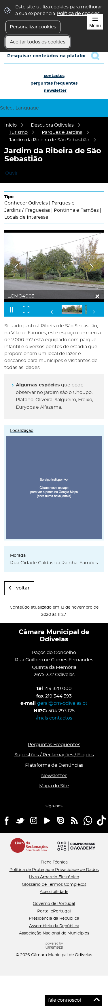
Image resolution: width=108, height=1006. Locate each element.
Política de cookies (78, 13)
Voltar (23, 588)
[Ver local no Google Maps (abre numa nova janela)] (54, 483)
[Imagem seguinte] (91, 267)
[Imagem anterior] (16, 267)
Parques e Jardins (62, 132)
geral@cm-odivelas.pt (62, 703)
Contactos (54, 76)
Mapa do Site (54, 786)
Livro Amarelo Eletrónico (54, 877)
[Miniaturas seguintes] (93, 312)
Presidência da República (54, 918)
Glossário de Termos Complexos (54, 885)
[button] (72, 309)
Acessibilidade (54, 892)
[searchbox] (54, 56)
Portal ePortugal (54, 911)
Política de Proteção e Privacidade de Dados (54, 870)
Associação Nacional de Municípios (54, 933)
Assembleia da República (54, 926)
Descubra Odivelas (52, 125)
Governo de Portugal (54, 904)
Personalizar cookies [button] (33, 27)
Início (10, 125)
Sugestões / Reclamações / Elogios (54, 755)
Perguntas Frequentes (54, 83)
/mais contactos (54, 718)
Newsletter (55, 91)
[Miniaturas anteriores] (52, 312)
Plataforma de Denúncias (54, 765)
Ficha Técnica (54, 862)
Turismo (18, 132)
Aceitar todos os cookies (37, 42)
